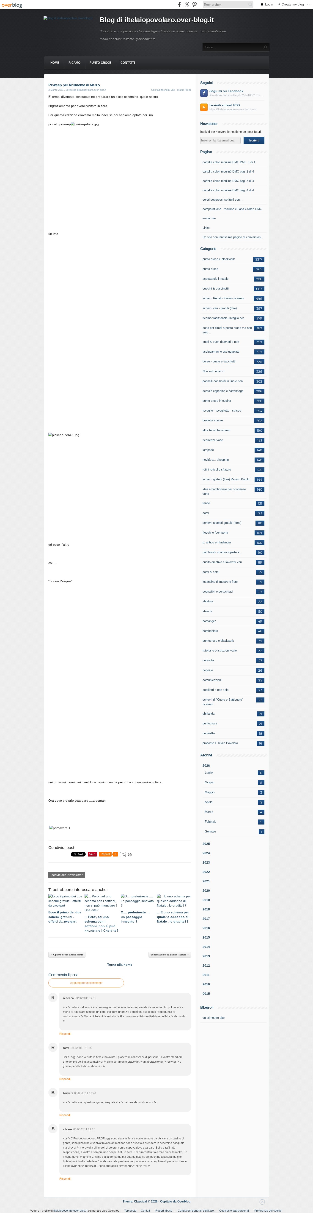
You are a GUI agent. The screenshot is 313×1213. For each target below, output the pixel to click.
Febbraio (210, 821)
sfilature (208, 601)
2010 (206, 984)
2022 (206, 872)
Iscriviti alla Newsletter (67, 875)
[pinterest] (194, 4)
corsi (206, 513)
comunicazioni (212, 680)
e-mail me (209, 218)
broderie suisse (213, 420)
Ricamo (74, 62)
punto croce (100, 62)
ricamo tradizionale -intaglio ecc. (224, 318)
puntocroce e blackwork (218, 640)
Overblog (183, 1201)
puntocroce (210, 723)
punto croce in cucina (217, 400)
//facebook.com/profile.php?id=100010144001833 (236, 95)
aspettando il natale (215, 278)
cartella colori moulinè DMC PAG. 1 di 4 (229, 162)
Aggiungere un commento (86, 982)
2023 (206, 862)
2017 (206, 918)
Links (206, 227)
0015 (206, 993)
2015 (206, 937)
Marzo (209, 812)
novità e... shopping (216, 459)
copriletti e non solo (215, 690)
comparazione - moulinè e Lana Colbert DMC (232, 209)
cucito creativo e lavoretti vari (222, 562)
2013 (206, 956)
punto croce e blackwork (219, 259)
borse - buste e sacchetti (219, 361)
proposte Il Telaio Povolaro (220, 743)
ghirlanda (208, 713)
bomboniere (210, 631)
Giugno (209, 782)
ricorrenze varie (213, 440)
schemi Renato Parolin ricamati (223, 298)
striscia (207, 611)
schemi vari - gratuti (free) (220, 308)
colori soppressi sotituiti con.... (223, 199)
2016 (206, 928)
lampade (208, 450)
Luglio (209, 772)
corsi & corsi (211, 572)
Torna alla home (119, 964)
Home (54, 62)
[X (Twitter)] (187, 4)
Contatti (128, 62)
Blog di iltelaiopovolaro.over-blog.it (157, 20)
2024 (206, 853)
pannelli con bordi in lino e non (223, 381)
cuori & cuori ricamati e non (221, 341)
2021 (206, 881)
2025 (206, 844)
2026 (206, 765)
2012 (206, 965)
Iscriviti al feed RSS (224, 105)
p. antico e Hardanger (217, 542)
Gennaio (210, 831)
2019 (206, 900)
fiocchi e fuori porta (215, 532)
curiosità (208, 660)
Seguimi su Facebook (226, 91)
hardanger (209, 621)
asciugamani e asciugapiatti (221, 351)
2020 (206, 890)
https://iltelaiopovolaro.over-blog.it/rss (232, 109)
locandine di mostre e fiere (220, 581)
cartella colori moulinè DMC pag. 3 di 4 (228, 181)
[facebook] (179, 4)
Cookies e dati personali (234, 1210)
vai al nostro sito (214, 1017)
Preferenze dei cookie (268, 1210)
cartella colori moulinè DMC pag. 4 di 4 (228, 190)
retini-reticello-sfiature (217, 469)
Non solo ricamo (213, 371)
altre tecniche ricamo (216, 430)
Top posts (130, 1210)
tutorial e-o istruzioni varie (220, 650)
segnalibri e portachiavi (218, 591)
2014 (206, 947)
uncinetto (209, 733)
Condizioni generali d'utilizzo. (196, 1210)
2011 (206, 975)
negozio (208, 670)
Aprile (208, 802)
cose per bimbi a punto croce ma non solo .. (227, 330)
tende (206, 503)
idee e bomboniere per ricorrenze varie (224, 491)
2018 (206, 909)
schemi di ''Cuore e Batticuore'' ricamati (223, 702)
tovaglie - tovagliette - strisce (222, 410)
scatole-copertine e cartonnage (223, 391)
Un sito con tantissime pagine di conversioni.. (233, 237)
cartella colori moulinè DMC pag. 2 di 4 (228, 171)
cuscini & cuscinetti (216, 288)
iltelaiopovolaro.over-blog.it (70, 1210)
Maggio (209, 792)
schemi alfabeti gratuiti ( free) (222, 522)
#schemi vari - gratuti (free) (176, 89)
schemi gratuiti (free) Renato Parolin (226, 479)
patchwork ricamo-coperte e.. (222, 552)
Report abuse (164, 1210)
